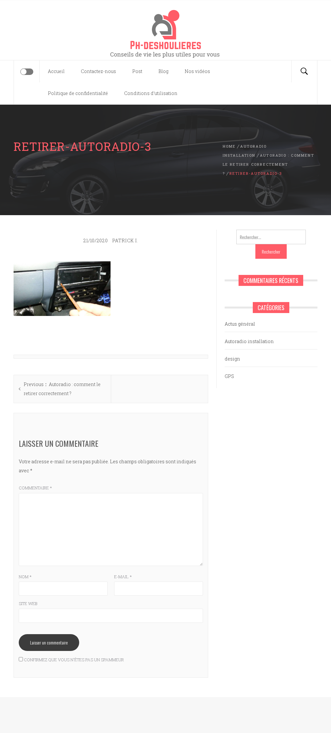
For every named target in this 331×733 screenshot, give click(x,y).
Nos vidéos (197, 71)
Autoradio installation (249, 341)
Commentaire (35, 488)
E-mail (123, 577)
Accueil (56, 71)
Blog (163, 71)
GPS (229, 376)
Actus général (240, 324)
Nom (25, 577)
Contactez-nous (98, 71)
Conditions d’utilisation (150, 93)
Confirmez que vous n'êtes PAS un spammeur (73, 660)
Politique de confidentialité (78, 93)
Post (137, 71)
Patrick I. (125, 240)
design (232, 359)
